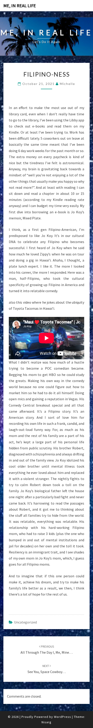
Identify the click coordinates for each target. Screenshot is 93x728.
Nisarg (46, 722)
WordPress (62, 717)
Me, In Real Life (19, 5)
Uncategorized (25, 622)
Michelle (67, 84)
